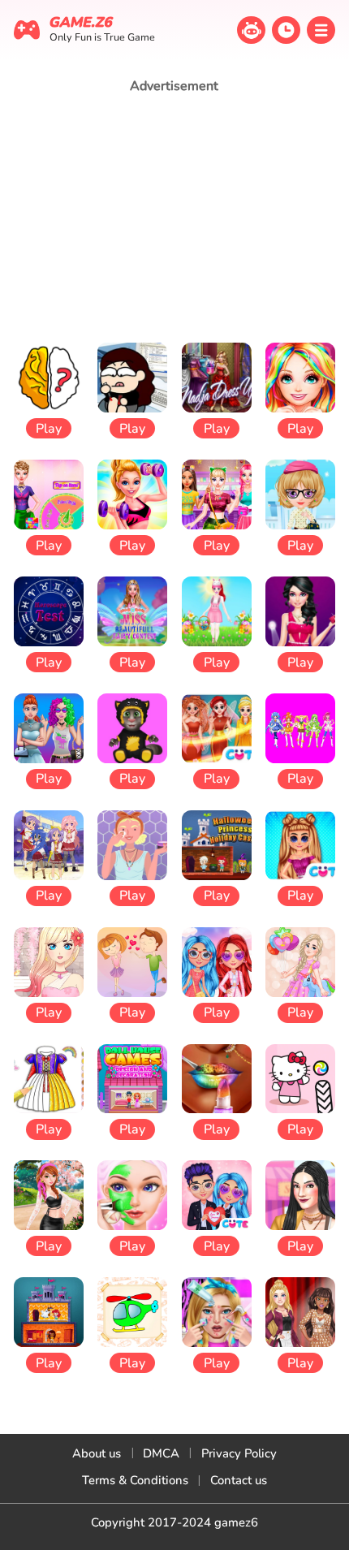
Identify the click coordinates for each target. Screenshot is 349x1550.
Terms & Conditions (135, 1480)
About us (96, 1453)
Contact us (238, 1480)
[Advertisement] (174, 217)
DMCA (161, 1453)
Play (49, 429)
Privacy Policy (239, 1453)
